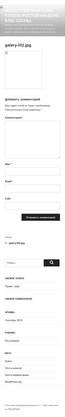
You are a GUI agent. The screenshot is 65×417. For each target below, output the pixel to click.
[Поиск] (52, 262)
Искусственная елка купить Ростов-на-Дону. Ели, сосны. (32, 15)
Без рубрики (12, 340)
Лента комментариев (17, 375)
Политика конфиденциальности (22, 405)
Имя (8, 164)
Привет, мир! (12, 286)
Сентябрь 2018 (13, 320)
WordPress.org (13, 381)
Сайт (8, 198)
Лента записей (13, 368)
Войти (8, 361)
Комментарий (14, 117)
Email (9, 181)
